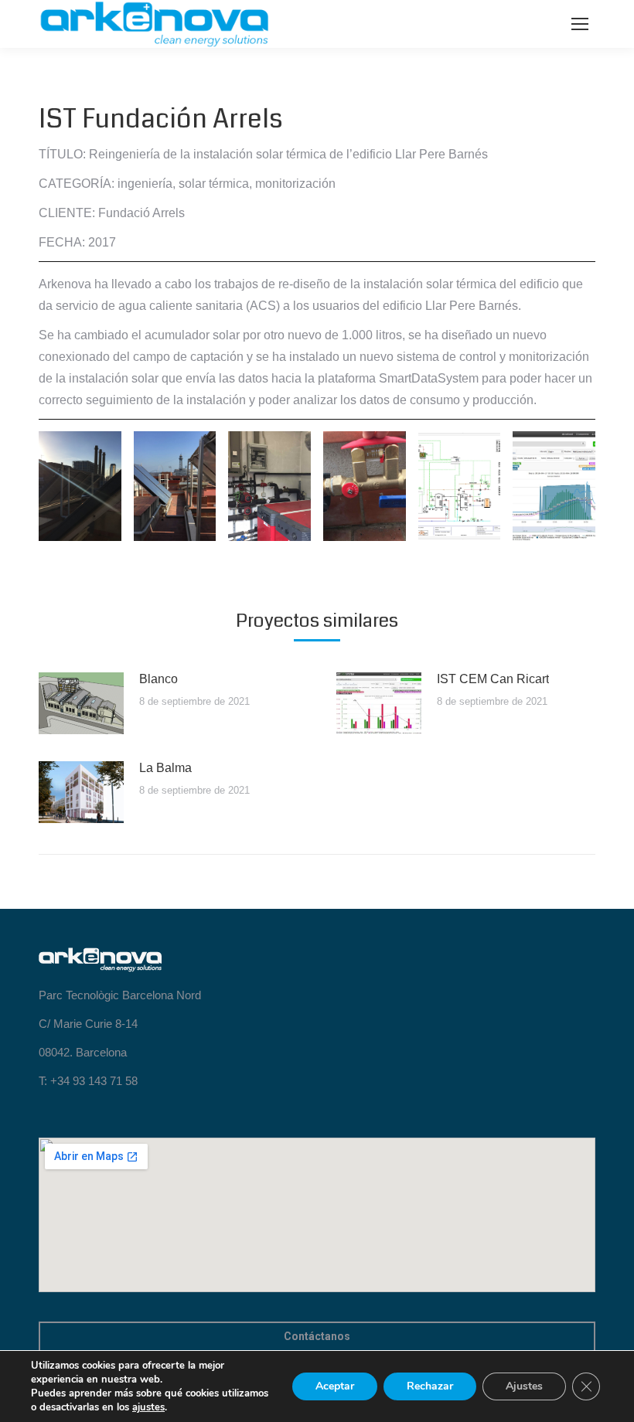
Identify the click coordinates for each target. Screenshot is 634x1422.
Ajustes (524, 1386)
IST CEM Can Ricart (493, 678)
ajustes (148, 1407)
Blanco (158, 678)
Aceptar (334, 1386)
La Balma (165, 767)
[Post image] (81, 703)
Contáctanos (317, 1336)
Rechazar (430, 1386)
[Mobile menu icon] (579, 24)
